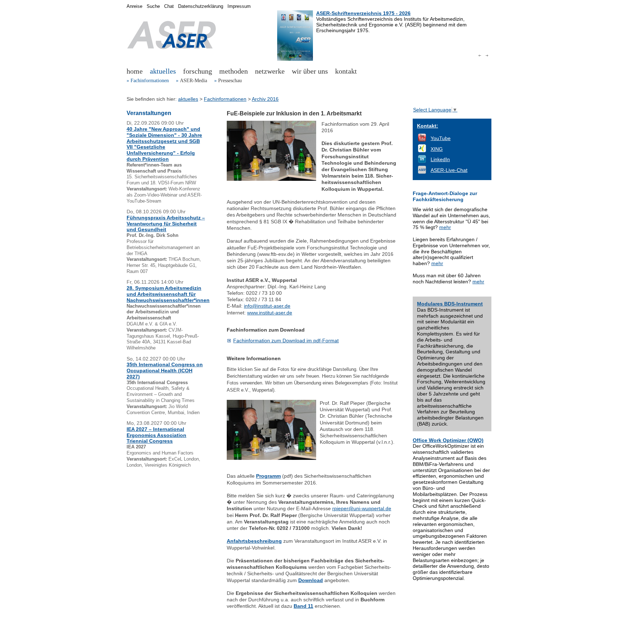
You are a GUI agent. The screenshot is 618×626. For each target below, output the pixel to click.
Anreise (134, 6)
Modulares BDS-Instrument (450, 304)
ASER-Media (193, 80)
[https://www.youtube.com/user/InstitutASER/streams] (422, 140)
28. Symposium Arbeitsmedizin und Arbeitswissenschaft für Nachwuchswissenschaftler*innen (168, 294)
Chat (169, 6)
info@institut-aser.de (267, 306)
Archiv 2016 (265, 99)
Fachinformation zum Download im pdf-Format (286, 340)
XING (437, 149)
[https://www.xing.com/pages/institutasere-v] (422, 150)
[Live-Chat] (422, 172)
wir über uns (310, 71)
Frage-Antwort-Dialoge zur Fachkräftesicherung (445, 196)
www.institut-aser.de (269, 313)
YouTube (441, 138)
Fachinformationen (150, 80)
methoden (233, 71)
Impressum (239, 6)
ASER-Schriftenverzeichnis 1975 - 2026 (363, 13)
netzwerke (270, 71)
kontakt (346, 71)
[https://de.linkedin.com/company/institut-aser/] (422, 161)
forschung (197, 71)
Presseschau (230, 80)
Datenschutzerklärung (200, 6)
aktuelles (163, 71)
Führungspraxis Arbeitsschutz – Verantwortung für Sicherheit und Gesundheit (166, 224)
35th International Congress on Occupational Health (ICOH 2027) (165, 370)
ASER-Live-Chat (449, 170)
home (135, 71)
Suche (153, 6)
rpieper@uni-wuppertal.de (361, 508)
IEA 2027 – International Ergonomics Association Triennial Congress (156, 435)
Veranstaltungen (149, 113)
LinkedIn (440, 159)
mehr (445, 227)
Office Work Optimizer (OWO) (448, 440)
